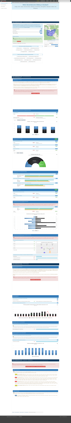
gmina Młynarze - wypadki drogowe (30, 366)
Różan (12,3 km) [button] (19, 48)
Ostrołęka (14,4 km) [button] (26, 48)
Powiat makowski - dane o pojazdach (40, 366)
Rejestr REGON (3, 6)
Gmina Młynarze (26, 2)
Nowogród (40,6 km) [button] (24, 51)
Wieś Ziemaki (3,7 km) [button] (32, 61)
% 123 (56, 189)
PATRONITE (20, 416)
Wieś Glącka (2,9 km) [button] (38, 58)
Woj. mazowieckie (17, 2)
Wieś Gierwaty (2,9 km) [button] (30, 58)
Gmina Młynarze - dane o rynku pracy (35, 279)
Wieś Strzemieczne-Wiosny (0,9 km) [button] (22, 56)
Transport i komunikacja (4, 8)
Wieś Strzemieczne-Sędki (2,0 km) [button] (33, 56)
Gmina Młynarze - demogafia (35, 93)
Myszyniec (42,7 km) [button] (32, 51)
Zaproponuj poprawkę (19, 41)
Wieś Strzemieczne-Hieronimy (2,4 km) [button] (20, 58)
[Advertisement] (65, 15)
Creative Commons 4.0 (9, 416)
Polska (13, 2)
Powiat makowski (22, 2)
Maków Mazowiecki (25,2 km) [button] (35, 48)
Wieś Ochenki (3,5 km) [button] (24, 61)
